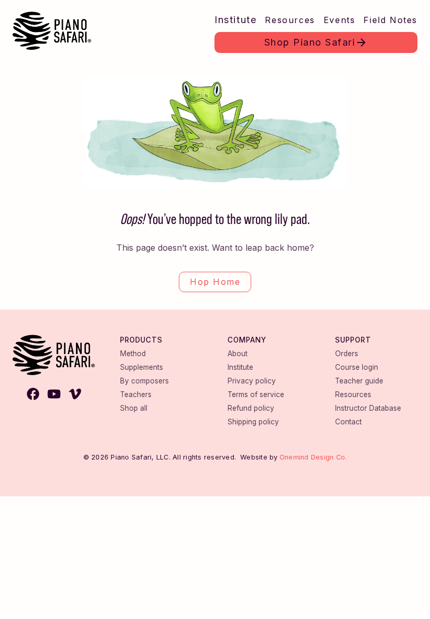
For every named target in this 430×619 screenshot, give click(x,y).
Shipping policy (253, 422)
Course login (356, 367)
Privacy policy (252, 381)
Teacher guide (359, 381)
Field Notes (390, 20)
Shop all (133, 408)
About (238, 353)
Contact (348, 422)
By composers (144, 381)
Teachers (136, 394)
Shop (310, 42)
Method (133, 353)
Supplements (141, 367)
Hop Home (215, 281)
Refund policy (251, 408)
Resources (290, 20)
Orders (346, 353)
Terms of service (256, 394)
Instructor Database (368, 408)
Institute (235, 19)
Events (340, 20)
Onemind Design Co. (313, 457)
